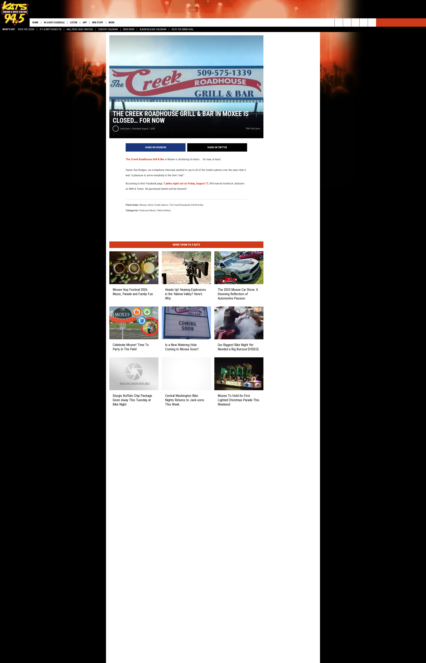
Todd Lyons (125, 128)
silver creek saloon (158, 205)
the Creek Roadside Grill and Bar (186, 205)
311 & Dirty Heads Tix (50, 29)
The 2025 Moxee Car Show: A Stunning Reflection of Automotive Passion (238, 294)
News (153, 210)
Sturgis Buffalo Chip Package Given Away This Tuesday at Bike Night (132, 400)
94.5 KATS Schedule (54, 22)
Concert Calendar (108, 29)
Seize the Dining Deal (183, 29)
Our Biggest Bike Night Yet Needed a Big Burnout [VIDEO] (238, 347)
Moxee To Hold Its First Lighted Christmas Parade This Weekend (238, 400)
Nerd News (128, 29)
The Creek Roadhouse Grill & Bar (145, 159)
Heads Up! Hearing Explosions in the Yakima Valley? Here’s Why (185, 294)
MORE (111, 22)
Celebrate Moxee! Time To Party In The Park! (131, 347)
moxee (143, 205)
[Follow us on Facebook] (355, 22)
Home (35, 22)
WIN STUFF (97, 22)
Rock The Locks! (26, 29)
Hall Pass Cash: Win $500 (80, 29)
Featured (144, 210)
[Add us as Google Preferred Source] (347, 22)
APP (85, 22)
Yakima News (164, 210)
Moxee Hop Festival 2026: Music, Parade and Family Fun (133, 292)
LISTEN (73, 22)
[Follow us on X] (364, 22)
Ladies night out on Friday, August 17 (186, 183)
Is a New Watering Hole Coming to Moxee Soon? (182, 347)
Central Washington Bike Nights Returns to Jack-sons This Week (184, 400)
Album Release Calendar (153, 29)
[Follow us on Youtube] (372, 22)
